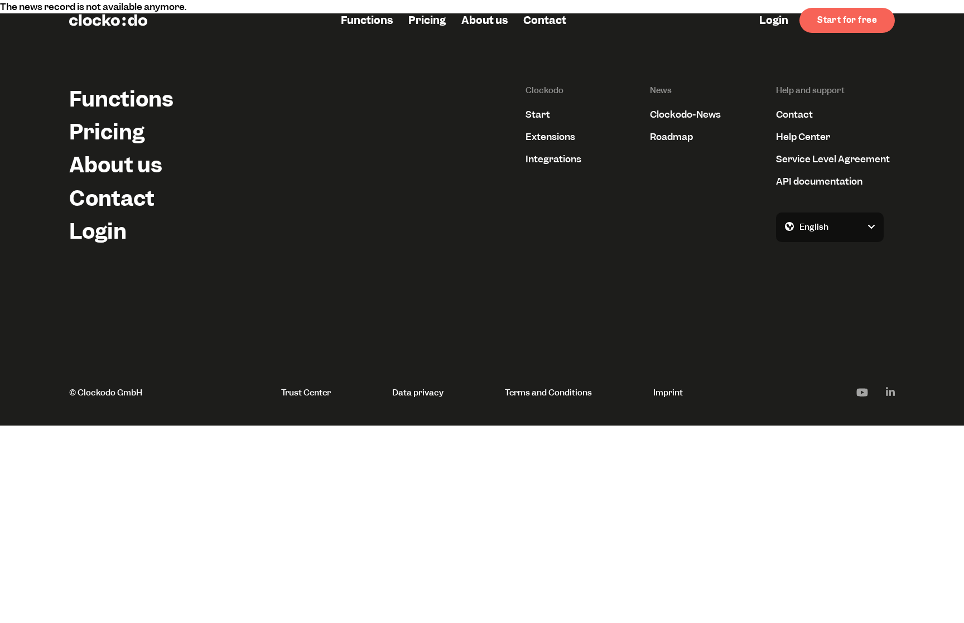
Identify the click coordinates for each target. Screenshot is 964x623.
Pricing (427, 20)
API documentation (819, 181)
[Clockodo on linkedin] (890, 392)
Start (538, 114)
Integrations (553, 159)
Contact (544, 20)
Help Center (803, 137)
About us (484, 20)
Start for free (847, 20)
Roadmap (671, 137)
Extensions (550, 137)
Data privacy (418, 392)
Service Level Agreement (833, 159)
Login (773, 20)
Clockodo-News (685, 114)
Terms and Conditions (548, 392)
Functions (367, 20)
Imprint (668, 392)
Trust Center (306, 392)
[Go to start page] (108, 20)
